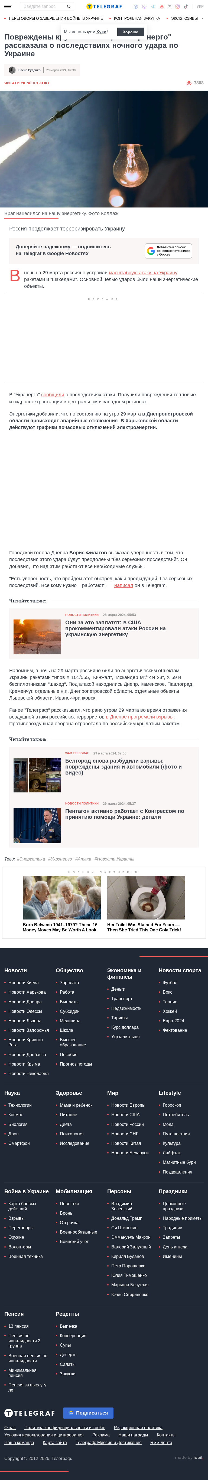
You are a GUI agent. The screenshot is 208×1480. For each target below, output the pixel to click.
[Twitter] (170, 6)
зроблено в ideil (189, 1458)
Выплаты (69, 1002)
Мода (168, 1124)
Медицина (70, 1020)
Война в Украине (26, 1191)
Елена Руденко (29, 70)
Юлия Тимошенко (129, 1275)
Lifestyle (170, 1093)
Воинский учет (74, 1241)
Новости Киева (23, 982)
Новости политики (82, 615)
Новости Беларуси (130, 1153)
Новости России (127, 1124)
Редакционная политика (138, 1427)
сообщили (52, 394)
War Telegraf (77, 753)
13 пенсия (18, 1326)
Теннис (170, 1002)
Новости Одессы (25, 1011)
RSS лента (161, 1442)
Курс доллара (125, 1027)
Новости (15, 970)
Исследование (74, 1143)
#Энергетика (31, 859)
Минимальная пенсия (22, 1373)
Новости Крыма (24, 1064)
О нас (10, 1427)
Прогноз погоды (76, 1064)
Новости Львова (24, 1020)
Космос (15, 1114)
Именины (172, 1256)
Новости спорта (180, 970)
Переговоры (21, 1227)
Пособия (68, 1054)
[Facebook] (136, 6)
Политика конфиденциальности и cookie (64, 1427)
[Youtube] (162, 6)
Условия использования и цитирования (44, 1435)
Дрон (13, 1134)
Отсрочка (69, 1222)
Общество (69, 970)
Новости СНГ (124, 1134)
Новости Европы (128, 1105)
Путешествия (176, 1134)
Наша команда (19, 1442)
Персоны (119, 1191)
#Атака (83, 859)
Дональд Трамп (126, 1218)
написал (123, 585)
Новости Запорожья (28, 1030)
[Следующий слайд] (202, 18)
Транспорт (121, 998)
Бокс (167, 992)
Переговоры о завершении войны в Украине (56, 18)
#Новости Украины (114, 859)
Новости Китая (126, 1143)
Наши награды (133, 1435)
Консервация (73, 1335)
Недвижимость (126, 1008)
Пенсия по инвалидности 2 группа (24, 1340)
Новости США (125, 1114)
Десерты (68, 1354)
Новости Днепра (25, 1002)
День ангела (175, 1247)
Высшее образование (73, 1042)
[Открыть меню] (8, 6)
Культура (172, 1143)
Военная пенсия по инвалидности (27, 1358)
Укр (200, 6)
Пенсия (14, 1314)
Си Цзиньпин (124, 1227)
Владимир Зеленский (121, 1206)
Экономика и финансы (124, 973)
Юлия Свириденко (129, 1294)
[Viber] (144, 7)
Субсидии (70, 1011)
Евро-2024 (173, 1020)
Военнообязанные (78, 1232)
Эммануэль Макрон (131, 1237)
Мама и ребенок (76, 1105)
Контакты (166, 1435)
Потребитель (176, 1114)
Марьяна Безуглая (130, 1285)
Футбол (170, 982)
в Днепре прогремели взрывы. (140, 717)
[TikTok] (185, 6)
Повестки (69, 1203)
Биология (18, 1124)
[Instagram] (177, 6)
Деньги (118, 989)
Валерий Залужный (131, 1247)
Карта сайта (55, 1442)
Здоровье (69, 1093)
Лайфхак (172, 1153)
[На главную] (104, 6)
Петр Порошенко (128, 1266)
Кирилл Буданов (127, 1256)
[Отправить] (68, 6)
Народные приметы (183, 1218)
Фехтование (175, 1030)
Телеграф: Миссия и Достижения (109, 1442)
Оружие (16, 1237)
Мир (112, 1093)
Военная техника (25, 1256)
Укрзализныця (125, 1036)
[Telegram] (153, 6)
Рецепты (67, 1314)
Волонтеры (19, 1247)
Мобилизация (74, 1191)
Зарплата (69, 982)
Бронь (66, 1213)
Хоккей (170, 1011)
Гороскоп (172, 1105)
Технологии (20, 1105)
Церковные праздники (174, 1206)
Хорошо (130, 32)
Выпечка (68, 1326)
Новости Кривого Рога (25, 1042)
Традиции (172, 1227)
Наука (12, 1093)
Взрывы (16, 1218)
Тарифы (119, 1018)
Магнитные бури (179, 1162)
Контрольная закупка (137, 18)
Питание (68, 1114)
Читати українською (26, 83)
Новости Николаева (28, 1073)
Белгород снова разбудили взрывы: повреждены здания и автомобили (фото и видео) (123, 767)
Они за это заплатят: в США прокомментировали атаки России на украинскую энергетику (115, 628)
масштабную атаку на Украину (143, 272)
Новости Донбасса (27, 1054)
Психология (72, 1134)
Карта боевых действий (22, 1206)
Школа (66, 1030)
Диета (66, 1124)
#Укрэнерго (60, 859)
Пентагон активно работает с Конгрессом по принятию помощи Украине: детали (124, 814)
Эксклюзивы (184, 18)
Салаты (68, 1364)
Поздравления (177, 1172)
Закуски (68, 1374)
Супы (65, 1345)
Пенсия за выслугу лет (27, 1387)
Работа (67, 992)
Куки (101, 31)
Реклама (101, 1435)
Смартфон (19, 1143)
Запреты (171, 1237)
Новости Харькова (27, 992)
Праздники (173, 1191)
